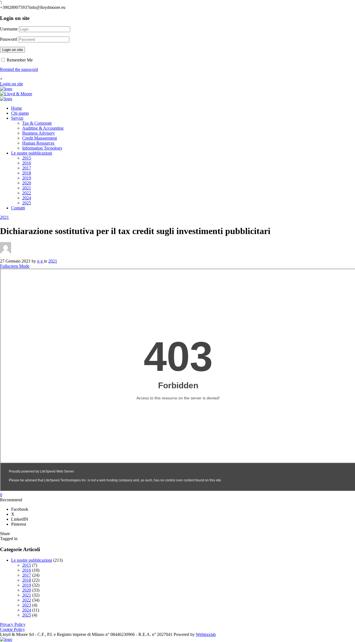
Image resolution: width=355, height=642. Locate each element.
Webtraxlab (206, 634)
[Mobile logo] (6, 639)
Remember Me (19, 60)
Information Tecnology (42, 148)
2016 (26, 163)
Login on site (12, 50)
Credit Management (39, 138)
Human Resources (38, 143)
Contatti (18, 208)
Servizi (17, 118)
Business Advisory (38, 133)
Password (8, 39)
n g (40, 261)
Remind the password (19, 69)
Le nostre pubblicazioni (31, 153)
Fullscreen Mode (14, 266)
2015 (26, 158)
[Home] (6, 88)
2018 (26, 173)
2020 (26, 183)
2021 (26, 188)
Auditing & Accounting (43, 128)
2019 (26, 178)
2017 (26, 168)
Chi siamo (20, 113)
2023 (26, 605)
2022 (26, 193)
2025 (26, 203)
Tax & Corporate (37, 123)
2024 (26, 198)
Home (16, 108)
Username (9, 29)
